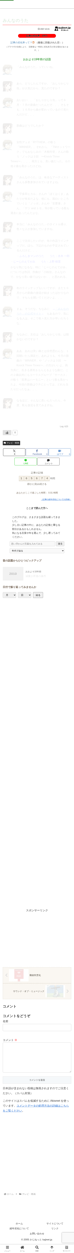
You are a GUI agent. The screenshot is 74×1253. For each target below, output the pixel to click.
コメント (10, 1040)
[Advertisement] (37, 753)
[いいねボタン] (7, 432)
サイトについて (54, 1223)
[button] (65, 722)
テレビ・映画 (13, 443)
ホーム (19, 1223)
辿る (60, 543)
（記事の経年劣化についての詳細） (56, 499)
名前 (5, 1021)
